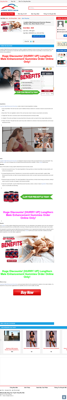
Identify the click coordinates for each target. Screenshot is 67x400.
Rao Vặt (13, 1)
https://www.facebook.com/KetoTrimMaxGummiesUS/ (36, 348)
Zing (33, 41)
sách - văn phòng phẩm (11, 18)
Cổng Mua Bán (4, 1)
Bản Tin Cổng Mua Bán (25, 1)
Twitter (31, 41)
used (4, 162)
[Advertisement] (27, 307)
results (3, 225)
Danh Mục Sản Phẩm (8, 14)
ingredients (43, 183)
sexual (40, 162)
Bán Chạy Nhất (35, 14)
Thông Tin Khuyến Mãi (50, 14)
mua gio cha (8, 390)
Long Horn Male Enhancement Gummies (8, 106)
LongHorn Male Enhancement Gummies (8, 160)
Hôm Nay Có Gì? (22, 14)
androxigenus (62, 29)
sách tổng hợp (25, 18)
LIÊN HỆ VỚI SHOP (38, 36)
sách (19, 18)
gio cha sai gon (16, 390)
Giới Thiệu (27, 387)
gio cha (2, 390)
